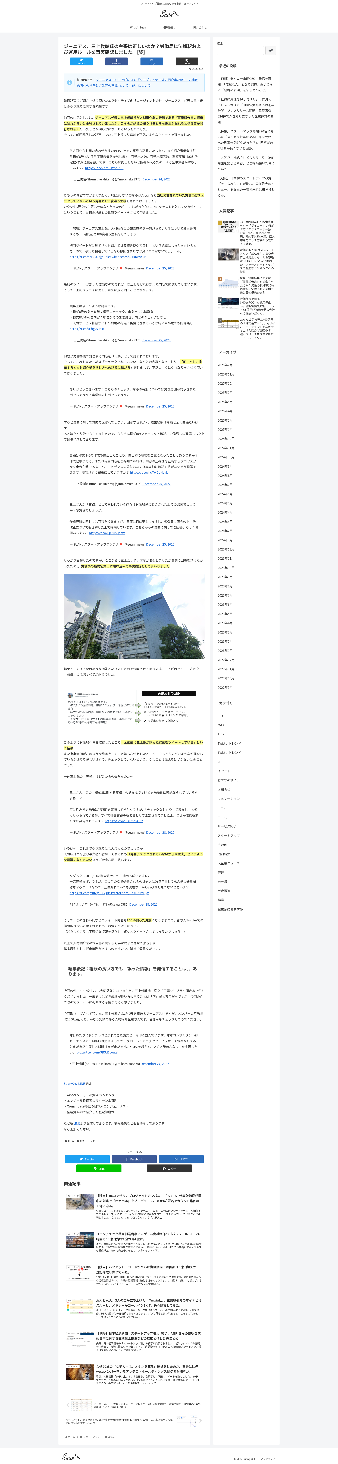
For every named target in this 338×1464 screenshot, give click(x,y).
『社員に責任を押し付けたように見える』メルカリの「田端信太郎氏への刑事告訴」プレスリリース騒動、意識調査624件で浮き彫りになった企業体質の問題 (246, 110)
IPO (220, 715)
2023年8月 (225, 586)
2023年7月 (225, 595)
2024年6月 (225, 494)
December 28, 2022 (160, 832)
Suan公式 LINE (74, 1083)
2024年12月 (226, 438)
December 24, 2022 (156, 179)
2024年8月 (225, 475)
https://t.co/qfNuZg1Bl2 (87, 892)
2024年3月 (225, 521)
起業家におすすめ (230, 909)
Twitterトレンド (229, 743)
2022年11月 (226, 669)
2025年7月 (225, 392)
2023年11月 (226, 558)
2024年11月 (226, 447)
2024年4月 (225, 512)
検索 (220, 43)
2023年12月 (226, 549)
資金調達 (224, 890)
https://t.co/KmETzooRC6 (104, 168)
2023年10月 (226, 567)
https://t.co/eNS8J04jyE (87, 256)
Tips (221, 734)
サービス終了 (227, 826)
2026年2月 (225, 364)
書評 (221, 872)
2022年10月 (226, 678)
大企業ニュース (229, 863)
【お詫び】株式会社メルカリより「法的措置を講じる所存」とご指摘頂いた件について (246, 163)
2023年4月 (225, 622)
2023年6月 (225, 604)
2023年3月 (225, 632)
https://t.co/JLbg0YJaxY (87, 328)
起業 (221, 900)
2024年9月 (225, 466)
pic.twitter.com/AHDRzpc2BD (127, 256)
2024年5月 (225, 503)
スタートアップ (87, 1140)
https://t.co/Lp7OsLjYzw (107, 532)
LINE (76, 1123)
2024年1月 (225, 540)
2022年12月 (226, 659)
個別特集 (224, 853)
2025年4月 (225, 411)
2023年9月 (225, 576)
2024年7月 (225, 484)
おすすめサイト (229, 780)
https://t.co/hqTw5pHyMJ (149, 472)
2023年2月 (225, 641)
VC (219, 761)
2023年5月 (225, 613)
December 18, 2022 (143, 904)
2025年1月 (225, 429)
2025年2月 (225, 420)
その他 (222, 844)
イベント (224, 771)
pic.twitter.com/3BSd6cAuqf (97, 1052)
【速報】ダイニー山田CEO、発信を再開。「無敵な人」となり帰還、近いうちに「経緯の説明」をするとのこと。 (245, 84)
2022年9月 (225, 687)
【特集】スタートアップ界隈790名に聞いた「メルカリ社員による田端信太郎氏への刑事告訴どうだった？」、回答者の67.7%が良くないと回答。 (246, 139)
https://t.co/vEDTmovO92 (124, 821)
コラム (71, 1140)
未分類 (222, 881)
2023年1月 (225, 650)
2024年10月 (226, 457)
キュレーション (229, 798)
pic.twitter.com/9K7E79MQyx (127, 892)
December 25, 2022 (160, 268)
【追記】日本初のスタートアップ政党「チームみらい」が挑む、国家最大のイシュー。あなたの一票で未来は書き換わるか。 (246, 186)
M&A (221, 725)
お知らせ (224, 789)
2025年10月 (226, 383)
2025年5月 (225, 401)
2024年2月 (225, 530)
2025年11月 (226, 374)
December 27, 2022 (155, 1063)
